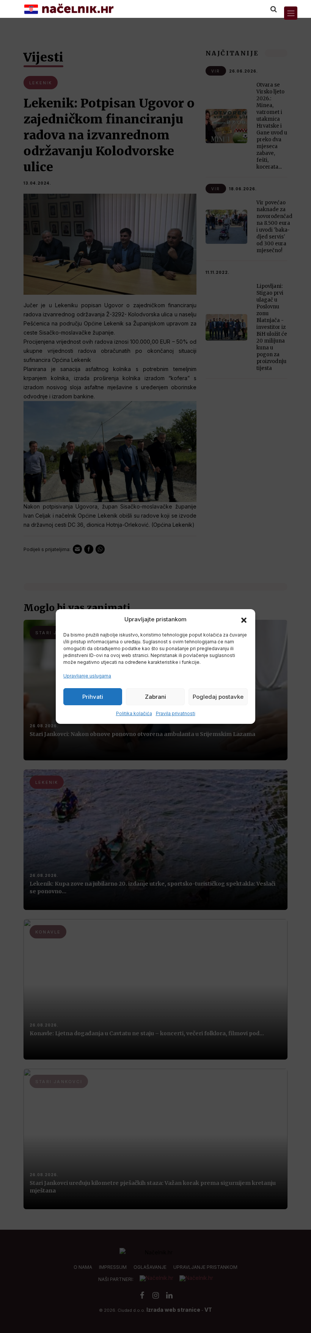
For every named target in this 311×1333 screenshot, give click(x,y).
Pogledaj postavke (218, 696)
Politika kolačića (134, 713)
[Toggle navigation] (290, 13)
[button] (244, 619)
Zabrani (155, 696)
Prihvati (92, 696)
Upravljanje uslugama (87, 676)
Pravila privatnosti (175, 713)
